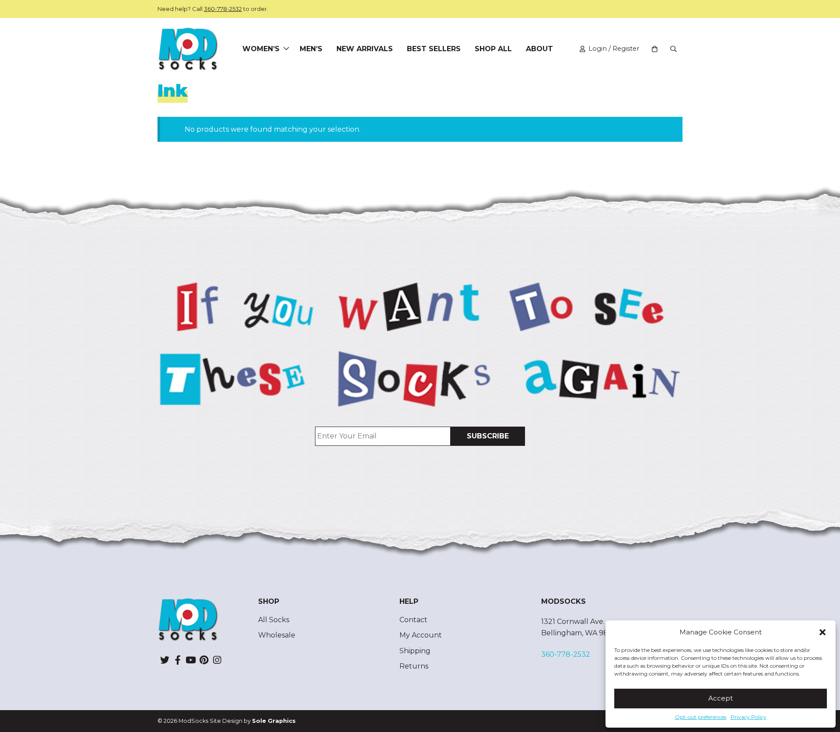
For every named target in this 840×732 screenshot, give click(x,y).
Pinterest (204, 659)
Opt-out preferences (700, 717)
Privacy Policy (748, 717)
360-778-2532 (223, 8)
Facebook (178, 659)
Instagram (217, 659)
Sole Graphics (274, 721)
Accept (720, 698)
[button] (822, 632)
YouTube (191, 659)
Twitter (165, 659)
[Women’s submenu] (286, 49)
